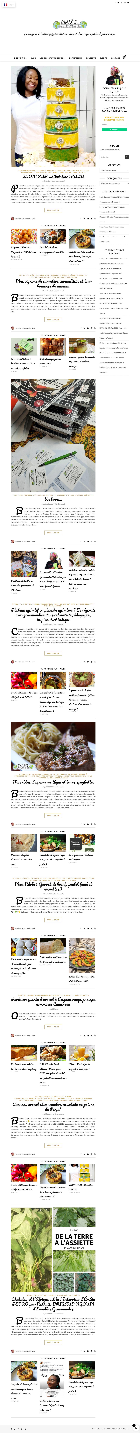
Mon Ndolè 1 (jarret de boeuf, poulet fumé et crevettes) (53, 886)
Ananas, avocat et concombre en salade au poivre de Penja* (53, 1107)
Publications (73, 170)
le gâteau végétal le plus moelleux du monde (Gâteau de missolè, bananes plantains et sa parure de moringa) (82, 700)
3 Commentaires (58, 1113)
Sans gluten (66, 172)
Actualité (41, 170)
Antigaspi (23, 275)
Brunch (65, 275)
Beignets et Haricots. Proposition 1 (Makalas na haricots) (23, 252)
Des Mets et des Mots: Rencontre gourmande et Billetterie (22, 585)
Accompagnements (26, 170)
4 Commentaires (57, 1313)
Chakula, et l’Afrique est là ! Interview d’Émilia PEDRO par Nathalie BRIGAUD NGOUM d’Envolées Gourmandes (53, 1304)
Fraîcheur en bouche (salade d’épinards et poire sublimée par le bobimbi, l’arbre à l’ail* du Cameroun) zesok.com (82, 579)
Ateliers (17, 878)
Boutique (91, 58)
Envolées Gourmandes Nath (25, 219)
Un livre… (53, 499)
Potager (57, 776)
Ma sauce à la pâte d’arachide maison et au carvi (21, 859)
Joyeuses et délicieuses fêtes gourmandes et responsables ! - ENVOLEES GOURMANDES (111, 274)
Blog (33, 58)
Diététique (42, 1098)
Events (103, 58)
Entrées (61, 995)
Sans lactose (79, 172)
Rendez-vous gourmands (47, 172)
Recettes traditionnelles (68, 878)
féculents (30, 776)
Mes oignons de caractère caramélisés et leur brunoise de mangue (53, 283)
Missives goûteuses (84, 495)
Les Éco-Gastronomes (51, 58)
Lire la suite (53, 210)
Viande (64, 778)
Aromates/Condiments (50, 275)
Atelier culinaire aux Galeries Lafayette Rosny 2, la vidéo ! (52, 1405)
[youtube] (25, 1429)
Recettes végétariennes (77, 995)
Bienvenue (19, 58)
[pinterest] (22, 1429)
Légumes (74, 275)
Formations (75, 58)
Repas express (60, 1100)
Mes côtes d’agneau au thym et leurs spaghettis (53, 781)
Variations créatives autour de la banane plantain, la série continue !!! (81, 256)
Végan (74, 277)
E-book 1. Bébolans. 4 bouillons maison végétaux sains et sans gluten (23, 363)
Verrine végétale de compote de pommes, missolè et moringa (82, 361)
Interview (42, 1295)
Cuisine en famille (58, 774)
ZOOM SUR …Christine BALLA (53, 176)
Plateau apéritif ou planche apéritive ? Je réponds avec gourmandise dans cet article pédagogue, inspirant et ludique (53, 614)
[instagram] (18, 1429)
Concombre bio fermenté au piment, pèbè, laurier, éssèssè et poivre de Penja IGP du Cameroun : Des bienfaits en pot (52, 702)
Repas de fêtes (49, 880)
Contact (115, 58)
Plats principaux (44, 776)
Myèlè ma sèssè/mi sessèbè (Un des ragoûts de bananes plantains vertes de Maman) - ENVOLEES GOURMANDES (114, 348)
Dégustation (46, 604)
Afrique (50, 170)
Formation (61, 170)
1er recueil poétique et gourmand (29, 495)
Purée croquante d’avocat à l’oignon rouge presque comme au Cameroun (53, 1002)
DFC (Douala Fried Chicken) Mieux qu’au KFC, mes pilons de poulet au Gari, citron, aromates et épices (53, 1073)
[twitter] (15, 1429)
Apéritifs (34, 275)
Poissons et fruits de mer (43, 878)
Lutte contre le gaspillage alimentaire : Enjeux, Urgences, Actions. (114, 333)
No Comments (60, 181)
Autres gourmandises (38, 995)
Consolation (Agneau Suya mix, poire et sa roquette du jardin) (53, 859)
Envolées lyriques (65, 495)
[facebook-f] (11, 1429)
